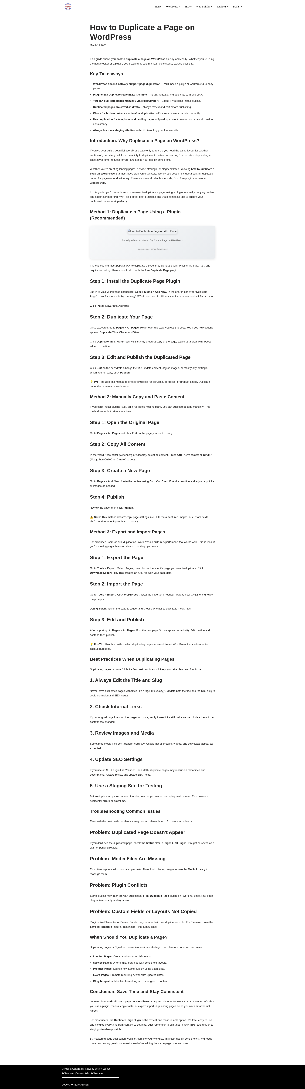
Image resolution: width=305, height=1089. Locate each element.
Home (158, 6)
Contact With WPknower (89, 1073)
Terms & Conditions (73, 1068)
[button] (179, 6)
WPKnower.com (80, 1084)
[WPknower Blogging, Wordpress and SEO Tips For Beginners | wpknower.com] (68, 6)
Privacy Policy (94, 1068)
